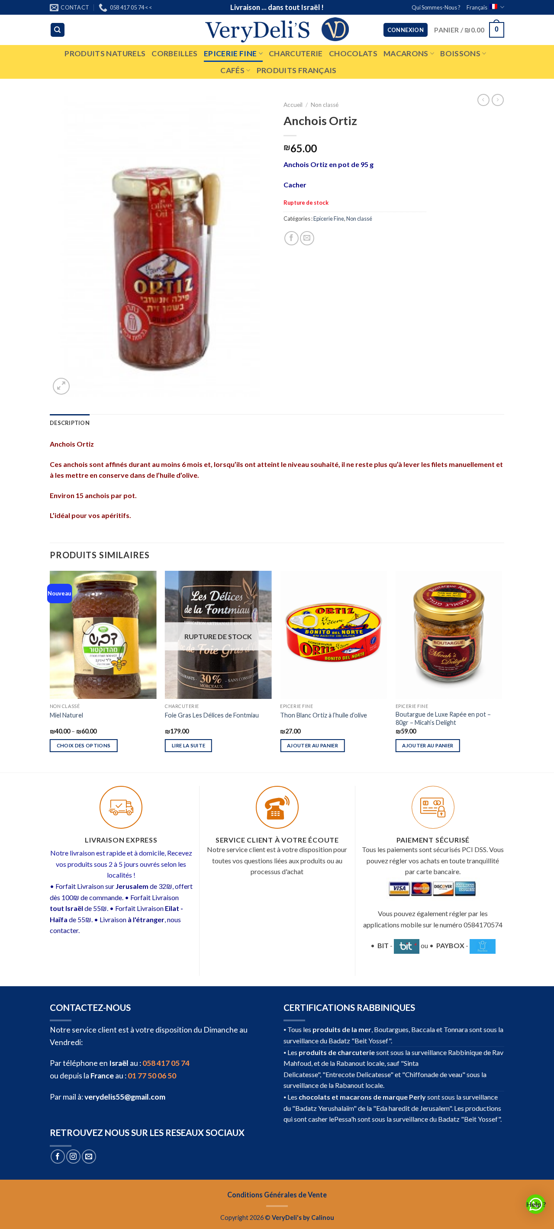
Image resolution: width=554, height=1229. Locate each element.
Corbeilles (174, 53)
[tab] (70, 422)
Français (477, 7)
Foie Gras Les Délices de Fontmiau (212, 715)
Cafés (232, 70)
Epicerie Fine (230, 53)
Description (70, 422)
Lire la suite (189, 745)
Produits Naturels (104, 53)
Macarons (405, 53)
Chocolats (353, 53)
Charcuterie (296, 53)
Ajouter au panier (312, 745)
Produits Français (297, 70)
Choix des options (84, 745)
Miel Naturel (66, 715)
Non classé (324, 104)
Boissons (460, 53)
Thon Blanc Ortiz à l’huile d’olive (323, 715)
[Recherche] (58, 30)
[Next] (501, 671)
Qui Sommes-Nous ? (436, 7)
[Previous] (50, 671)
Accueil (293, 104)
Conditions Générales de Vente (277, 1194)
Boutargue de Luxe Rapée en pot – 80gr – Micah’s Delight (443, 718)
